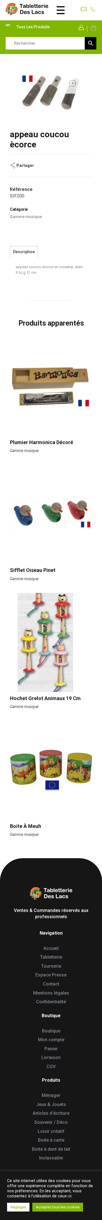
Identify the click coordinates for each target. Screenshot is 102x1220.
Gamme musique (26, 216)
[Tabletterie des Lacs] (27, 9)
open (72, 84)
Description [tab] (24, 251)
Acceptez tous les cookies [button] (58, 1207)
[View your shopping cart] (93, 27)
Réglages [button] (18, 1207)
